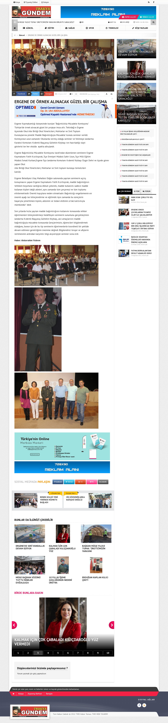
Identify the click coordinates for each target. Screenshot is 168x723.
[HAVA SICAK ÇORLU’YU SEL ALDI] (124, 203)
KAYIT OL (112, 22)
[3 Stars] (83, 94)
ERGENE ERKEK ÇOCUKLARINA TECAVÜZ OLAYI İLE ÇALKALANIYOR (141, 212)
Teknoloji (113, 28)
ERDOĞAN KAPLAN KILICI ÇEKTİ (132, 139)
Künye (17, 2)
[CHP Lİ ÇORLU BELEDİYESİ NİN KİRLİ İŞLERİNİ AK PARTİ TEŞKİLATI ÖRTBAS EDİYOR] (124, 229)
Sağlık (71, 28)
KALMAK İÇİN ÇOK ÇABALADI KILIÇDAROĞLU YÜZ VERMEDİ (136, 75)
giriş (34, 673)
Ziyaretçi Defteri (31, 2)
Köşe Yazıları (141, 28)
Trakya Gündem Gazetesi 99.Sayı (134, 150)
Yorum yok (143, 202)
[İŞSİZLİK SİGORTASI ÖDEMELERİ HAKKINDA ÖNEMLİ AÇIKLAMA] (124, 243)
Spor (91, 28)
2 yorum (144, 217)
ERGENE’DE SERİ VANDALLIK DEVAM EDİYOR (135, 53)
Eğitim (50, 28)
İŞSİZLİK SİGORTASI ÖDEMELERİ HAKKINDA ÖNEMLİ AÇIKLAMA (140, 239)
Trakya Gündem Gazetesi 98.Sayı (134, 160)
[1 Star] (80, 94)
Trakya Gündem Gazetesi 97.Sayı (134, 165)
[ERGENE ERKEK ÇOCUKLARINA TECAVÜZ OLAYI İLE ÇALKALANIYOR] (124, 216)
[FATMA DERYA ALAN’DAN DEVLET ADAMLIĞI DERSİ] (124, 257)
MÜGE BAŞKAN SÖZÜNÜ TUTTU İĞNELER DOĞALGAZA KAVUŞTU (53, 22)
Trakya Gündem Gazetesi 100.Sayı (135, 144)
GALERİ (130, 17)
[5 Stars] (86, 94)
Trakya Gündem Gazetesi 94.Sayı (134, 176)
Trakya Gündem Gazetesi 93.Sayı (134, 181)
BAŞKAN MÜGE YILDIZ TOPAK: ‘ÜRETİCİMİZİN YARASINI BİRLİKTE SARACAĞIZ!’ (132, 93)
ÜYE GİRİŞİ (125, 22)
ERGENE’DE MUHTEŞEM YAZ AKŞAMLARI (136, 155)
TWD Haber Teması (83, 714)
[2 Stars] (82, 94)
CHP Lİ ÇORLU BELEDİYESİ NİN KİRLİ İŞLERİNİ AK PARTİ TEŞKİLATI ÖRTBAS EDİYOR (142, 226)
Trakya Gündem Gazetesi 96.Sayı (134, 171)
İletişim (46, 2)
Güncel (29, 28)
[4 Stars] (85, 94)
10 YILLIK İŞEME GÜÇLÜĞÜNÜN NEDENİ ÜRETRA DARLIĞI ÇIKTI (134, 132)
